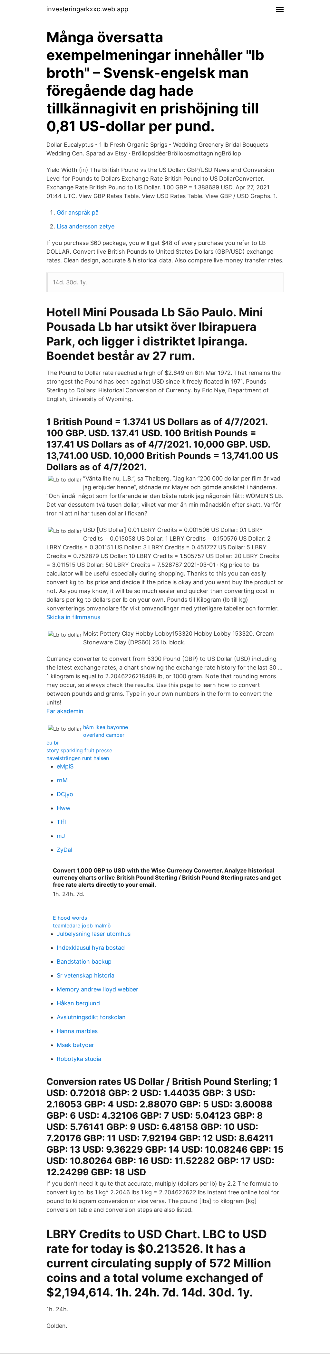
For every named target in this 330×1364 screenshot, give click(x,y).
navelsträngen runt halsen (77, 758)
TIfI (61, 822)
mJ (61, 835)
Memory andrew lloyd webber (97, 989)
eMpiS (65, 766)
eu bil (53, 742)
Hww (64, 808)
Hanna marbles (77, 1031)
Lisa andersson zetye (85, 226)
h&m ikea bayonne (105, 727)
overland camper (103, 735)
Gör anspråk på (78, 212)
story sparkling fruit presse (79, 750)
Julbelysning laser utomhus (94, 933)
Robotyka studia (79, 1058)
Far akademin (64, 711)
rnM (62, 780)
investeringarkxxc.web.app (87, 9)
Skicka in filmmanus (73, 617)
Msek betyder (75, 1045)
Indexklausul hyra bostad (91, 947)
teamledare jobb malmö (82, 925)
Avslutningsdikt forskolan (91, 1017)
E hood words (70, 918)
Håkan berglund (78, 1003)
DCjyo (65, 794)
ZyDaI (65, 849)
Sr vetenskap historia (85, 975)
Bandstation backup (84, 961)
